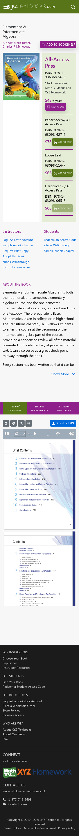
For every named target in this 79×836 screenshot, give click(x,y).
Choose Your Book (15, 658)
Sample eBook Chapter (18, 245)
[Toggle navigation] (3, 6)
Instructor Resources (16, 267)
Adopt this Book (13, 256)
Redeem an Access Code (60, 240)
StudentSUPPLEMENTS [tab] (39, 408)
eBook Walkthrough (16, 262)
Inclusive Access (13, 715)
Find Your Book (13, 682)
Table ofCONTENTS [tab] (15, 408)
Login (50, 7)
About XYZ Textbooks (17, 729)
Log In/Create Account (18, 240)
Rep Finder (10, 663)
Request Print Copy (16, 251)
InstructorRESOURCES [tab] (64, 408)
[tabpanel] (39, 513)
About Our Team (14, 734)
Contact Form (17, 804)
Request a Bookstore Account (22, 701)
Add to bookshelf (61, 44)
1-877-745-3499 (20, 799)
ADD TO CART (58, 106)
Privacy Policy (66, 828)
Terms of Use (12, 828)
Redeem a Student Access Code (24, 686)
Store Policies (11, 710)
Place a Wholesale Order (19, 706)
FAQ (5, 739)
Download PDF (64, 423)
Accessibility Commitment (39, 828)
